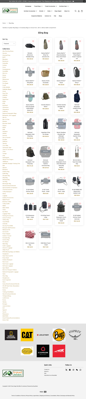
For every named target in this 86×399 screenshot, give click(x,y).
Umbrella (5, 223)
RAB (4, 129)
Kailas (4, 101)
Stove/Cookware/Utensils (9, 185)
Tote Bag (5, 181)
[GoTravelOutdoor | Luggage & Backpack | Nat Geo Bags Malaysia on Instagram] (73, 370)
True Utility (5, 145)
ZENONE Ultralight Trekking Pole (11, 163)
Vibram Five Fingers (8, 159)
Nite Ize (5, 117)
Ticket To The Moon (8, 149)
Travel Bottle (6, 221)
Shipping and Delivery (45, 395)
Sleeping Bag (6, 179)
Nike (4, 165)
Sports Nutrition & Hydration (10, 187)
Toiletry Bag (6, 219)
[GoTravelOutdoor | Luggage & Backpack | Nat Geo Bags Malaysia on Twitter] (66, 370)
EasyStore (35, 386)
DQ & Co (5, 73)
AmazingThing (6, 55)
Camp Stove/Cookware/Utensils (11, 284)
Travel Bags (37, 6)
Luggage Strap (6, 213)
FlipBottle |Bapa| (7, 89)
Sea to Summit (6, 137)
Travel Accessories (50, 6)
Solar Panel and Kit (8, 255)
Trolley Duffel (6, 203)
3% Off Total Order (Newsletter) (11, 286)
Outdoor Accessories (29, 11)
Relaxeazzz (6, 314)
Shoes (4, 193)
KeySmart (5, 105)
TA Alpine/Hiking (7, 296)
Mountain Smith (7, 123)
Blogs (60, 16)
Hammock (5, 288)
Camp (4, 290)
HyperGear (5, 99)
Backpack (5, 169)
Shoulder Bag (6, 175)
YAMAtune (5, 161)
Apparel (5, 310)
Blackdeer (5, 59)
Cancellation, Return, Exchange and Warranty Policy (62, 395)
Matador (5, 121)
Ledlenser (5, 111)
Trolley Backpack (7, 191)
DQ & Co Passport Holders (10, 269)
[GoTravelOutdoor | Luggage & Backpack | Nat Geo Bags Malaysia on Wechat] (77, 370)
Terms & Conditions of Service (18, 395)
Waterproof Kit (6, 229)
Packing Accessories (8, 215)
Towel (4, 209)
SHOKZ (5, 133)
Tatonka (5, 143)
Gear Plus (5, 93)
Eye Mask (5, 211)
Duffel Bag (5, 173)
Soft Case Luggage (8, 266)
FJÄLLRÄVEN (6, 87)
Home (4, 23)
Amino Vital (5, 320)
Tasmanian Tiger (7, 147)
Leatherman (6, 298)
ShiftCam (5, 141)
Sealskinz (5, 131)
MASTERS (5, 316)
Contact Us (48, 16)
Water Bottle (6, 207)
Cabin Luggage (7, 245)
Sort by (5, 39)
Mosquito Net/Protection (9, 227)
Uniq (4, 155)
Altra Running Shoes (8, 51)
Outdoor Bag (6, 171)
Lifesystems (6, 109)
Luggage (5, 195)
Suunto (4, 312)
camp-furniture (6, 306)
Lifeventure (5, 107)
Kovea (4, 300)
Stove (4, 282)
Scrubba (5, 139)
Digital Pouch (6, 199)
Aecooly (5, 53)
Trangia (5, 153)
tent (4, 308)
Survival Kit (5, 231)
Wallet (4, 205)
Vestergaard (6, 157)
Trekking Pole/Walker (8, 292)
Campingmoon (6, 69)
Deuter (4, 75)
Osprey (4, 125)
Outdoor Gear (63, 6)
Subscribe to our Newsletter (50, 375)
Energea (5, 304)
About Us (66, 11)
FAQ (55, 16)
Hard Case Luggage (8, 263)
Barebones (5, 61)
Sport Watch (6, 268)
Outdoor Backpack (7, 259)
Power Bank (6, 257)
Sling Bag (5, 177)
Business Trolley (7, 201)
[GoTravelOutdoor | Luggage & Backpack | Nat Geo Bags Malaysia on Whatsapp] (80, 370)
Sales (49, 11)
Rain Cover (5, 261)
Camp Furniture (7, 217)
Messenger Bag (7, 183)
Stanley (4, 302)
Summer (5, 135)
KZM (4, 103)
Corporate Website (36, 16)
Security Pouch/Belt (8, 225)
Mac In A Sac (6, 119)
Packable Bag (6, 237)
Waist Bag (5, 243)
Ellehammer (6, 79)
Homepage (28, 6)
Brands (41, 11)
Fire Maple (5, 83)
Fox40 (4, 85)
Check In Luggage (7, 247)
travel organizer (7, 279)
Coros (4, 67)
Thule (4, 151)
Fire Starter (6, 241)
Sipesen (5, 167)
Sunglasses (6, 253)
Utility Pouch (6, 249)
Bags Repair (58, 11)
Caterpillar (5, 63)
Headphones (6, 278)
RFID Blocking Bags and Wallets (11, 251)
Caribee (5, 65)
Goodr (4, 91)
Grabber (5, 97)
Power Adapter (6, 233)
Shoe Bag (5, 276)
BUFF (4, 57)
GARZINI (5, 95)
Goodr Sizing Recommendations (11, 318)
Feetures (5, 81)
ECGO (4, 77)
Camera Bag (6, 239)
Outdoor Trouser (7, 235)
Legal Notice (36, 395)
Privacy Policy (29, 395)
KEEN (4, 127)
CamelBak (5, 71)
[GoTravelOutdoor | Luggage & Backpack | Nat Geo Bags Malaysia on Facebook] (70, 370)
